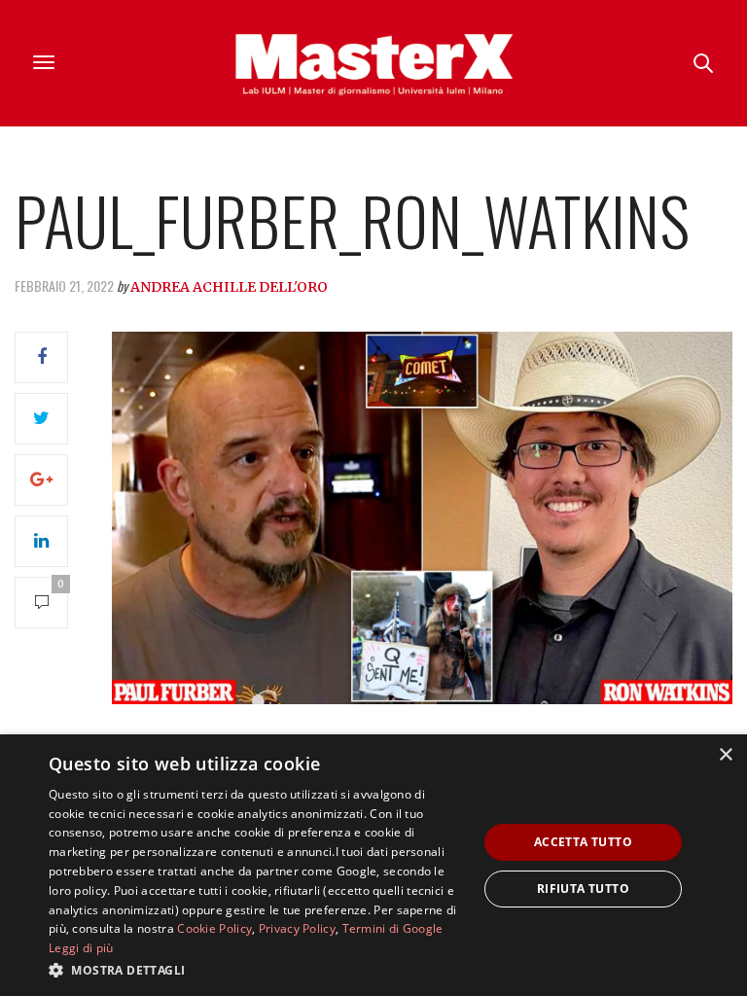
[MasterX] (373, 63)
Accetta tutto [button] (583, 842)
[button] (257, 969)
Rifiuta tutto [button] (583, 888)
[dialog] (373, 865)
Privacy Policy (297, 928)
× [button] (725, 755)
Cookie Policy (214, 928)
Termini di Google (393, 928)
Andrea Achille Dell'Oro (229, 287)
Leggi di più (81, 948)
